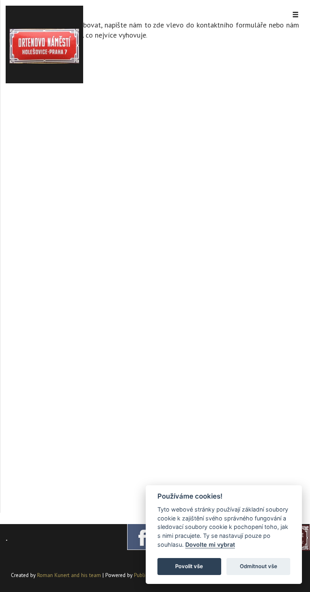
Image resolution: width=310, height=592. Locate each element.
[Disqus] (155, 187)
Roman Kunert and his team (70, 575)
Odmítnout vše (258, 566)
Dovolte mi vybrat (210, 544)
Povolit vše (189, 566)
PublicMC (144, 575)
